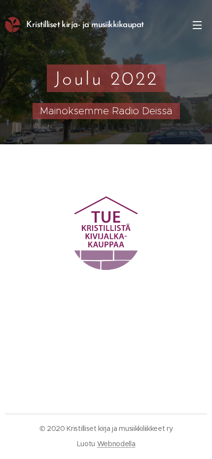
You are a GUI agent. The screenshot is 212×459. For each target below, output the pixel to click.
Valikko (197, 24)
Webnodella (116, 443)
